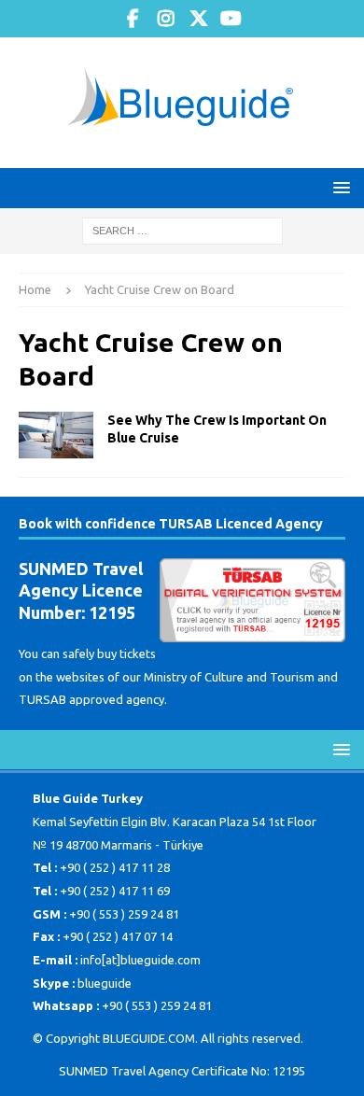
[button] (338, 187)
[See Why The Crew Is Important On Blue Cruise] (56, 434)
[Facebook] (133, 18)
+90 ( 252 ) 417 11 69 (115, 890)
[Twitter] (198, 18)
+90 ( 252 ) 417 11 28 (115, 867)
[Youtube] (231, 18)
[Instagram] (165, 18)
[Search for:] (182, 229)
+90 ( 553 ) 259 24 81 (124, 913)
